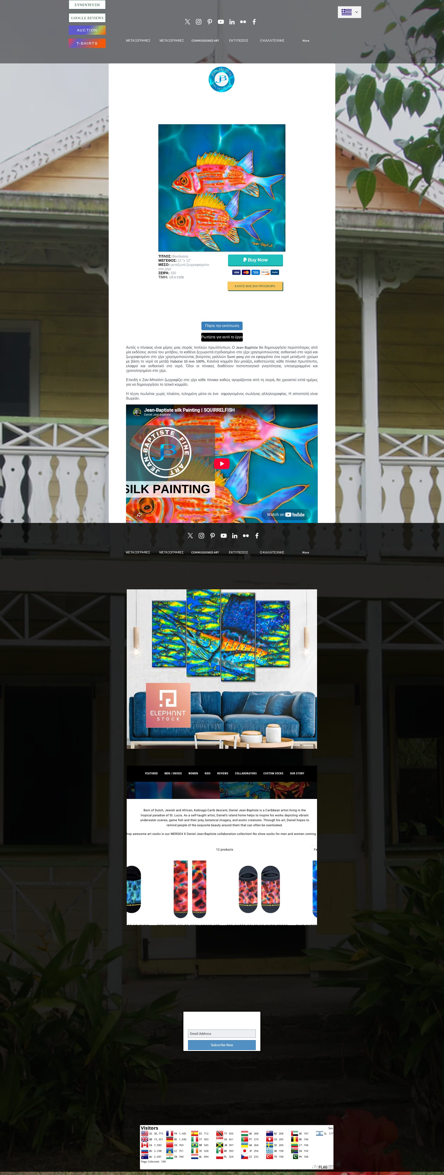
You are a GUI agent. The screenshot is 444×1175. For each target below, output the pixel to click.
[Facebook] (254, 21)
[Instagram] (198, 21)
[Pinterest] (209, 21)
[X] (187, 21)
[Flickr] (243, 21)
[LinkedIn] (232, 21)
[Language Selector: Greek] (349, 12)
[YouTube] (221, 21)
